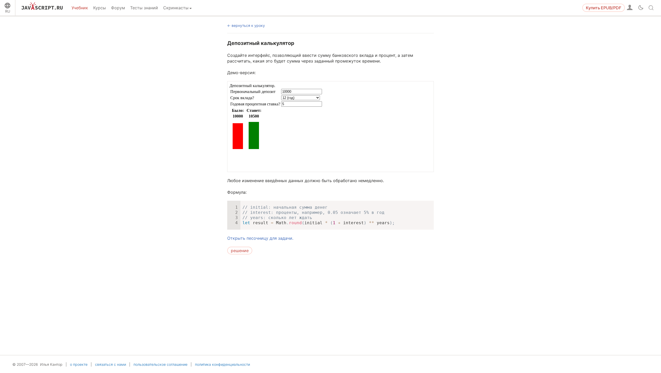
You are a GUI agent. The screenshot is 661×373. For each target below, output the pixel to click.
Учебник (80, 7)
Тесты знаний (144, 7)
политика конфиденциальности (222, 364)
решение (240, 250)
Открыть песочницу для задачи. (260, 238)
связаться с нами (110, 364)
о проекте (79, 364)
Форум (118, 7)
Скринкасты (175, 7)
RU (7, 11)
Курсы (99, 7)
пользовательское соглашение (160, 364)
